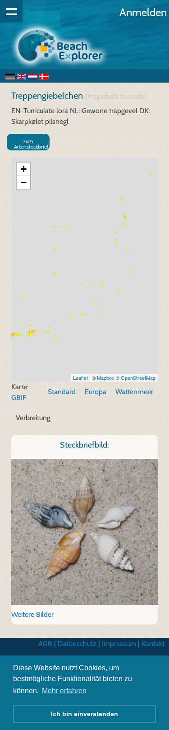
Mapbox (105, 377)
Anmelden (143, 12)
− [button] (24, 182)
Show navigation (11, 11)
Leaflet (80, 377)
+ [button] (24, 169)
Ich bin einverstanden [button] (84, 713)
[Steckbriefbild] (84, 531)
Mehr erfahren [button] (64, 691)
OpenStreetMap (138, 377)
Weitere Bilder (32, 614)
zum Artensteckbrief (31, 144)
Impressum (119, 643)
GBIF (18, 397)
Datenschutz (77, 643)
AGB (45, 643)
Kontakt (153, 643)
